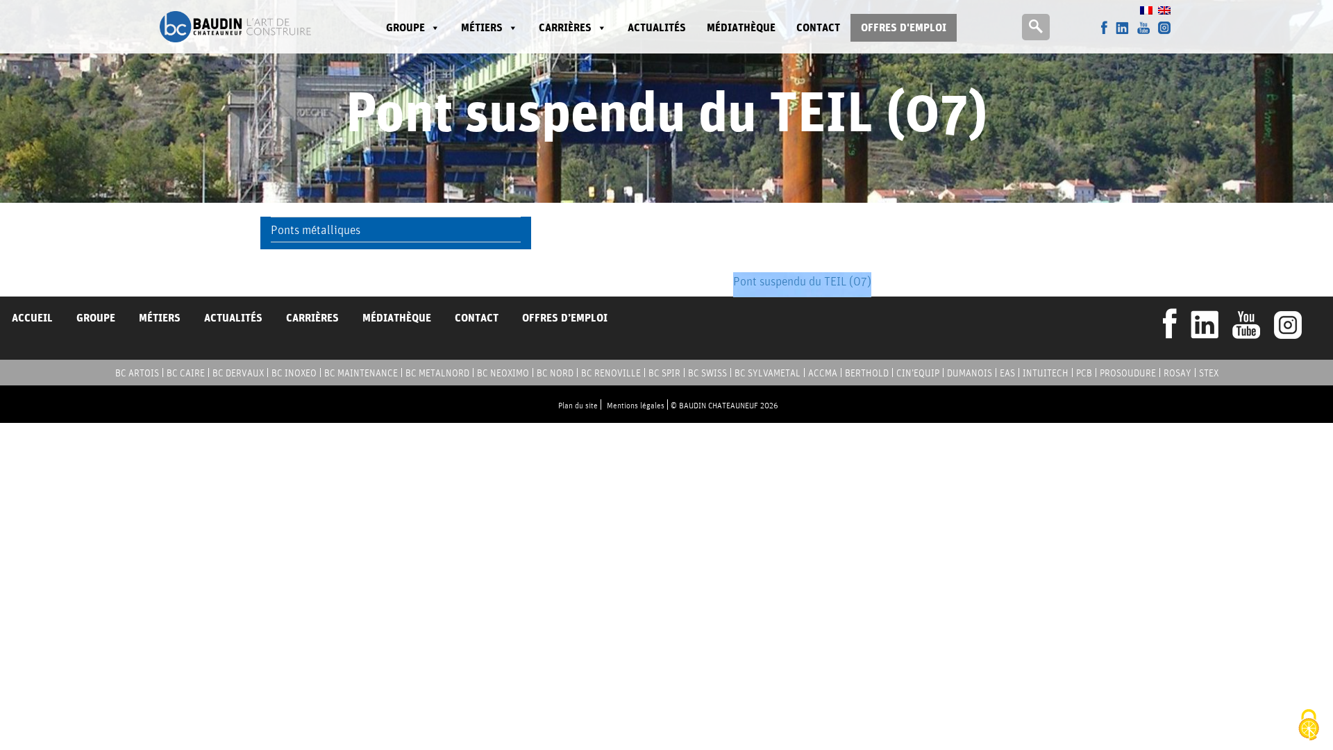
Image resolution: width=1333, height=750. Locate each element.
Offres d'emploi (903, 27)
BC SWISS (707, 372)
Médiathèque (741, 27)
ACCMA (822, 372)
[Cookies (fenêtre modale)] (1308, 726)
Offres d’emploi (564, 317)
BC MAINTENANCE (361, 372)
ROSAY (1177, 372)
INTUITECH (1045, 372)
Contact (818, 27)
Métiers (482, 27)
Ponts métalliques (315, 229)
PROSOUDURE (1128, 372)
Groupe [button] (405, 27)
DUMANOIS (969, 372)
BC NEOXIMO (503, 372)
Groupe (95, 317)
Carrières (565, 27)
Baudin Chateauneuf (235, 26)
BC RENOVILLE (611, 372)
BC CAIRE (186, 372)
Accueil (32, 317)
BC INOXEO (294, 372)
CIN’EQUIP (917, 372)
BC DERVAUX (238, 372)
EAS (1007, 372)
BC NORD (555, 372)
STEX (1208, 372)
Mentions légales (635, 405)
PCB (1084, 372)
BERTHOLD (867, 372)
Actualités (657, 27)
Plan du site (578, 405)
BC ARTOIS (137, 372)
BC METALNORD (437, 372)
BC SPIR (664, 372)
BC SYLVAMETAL (767, 372)
